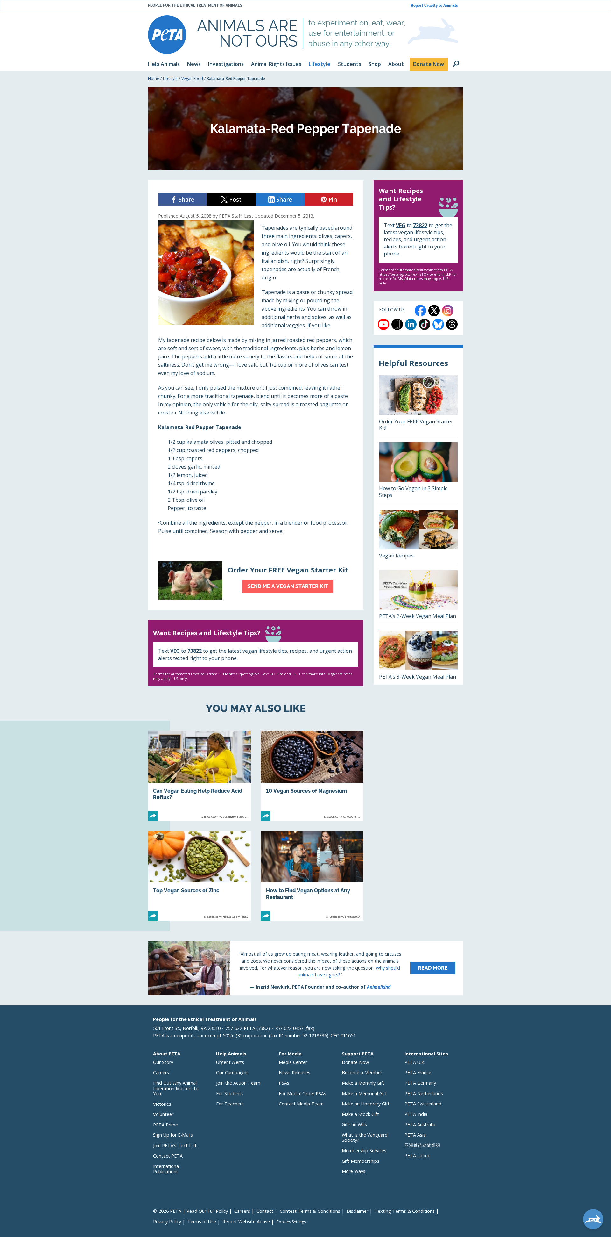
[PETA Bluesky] (438, 324)
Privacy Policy (167, 1222)
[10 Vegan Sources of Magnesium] (312, 776)
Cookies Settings (291, 1222)
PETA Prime (165, 1125)
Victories (162, 1104)
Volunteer (163, 1114)
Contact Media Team (301, 1104)
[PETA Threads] (452, 324)
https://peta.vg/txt (244, 674)
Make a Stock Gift (360, 1114)
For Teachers (230, 1104)
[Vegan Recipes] (418, 537)
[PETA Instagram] (447, 310)
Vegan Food (192, 78)
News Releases (294, 1072)
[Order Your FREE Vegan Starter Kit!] (418, 405)
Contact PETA (168, 1156)
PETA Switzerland (422, 1104)
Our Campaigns (232, 1072)
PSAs (284, 1083)
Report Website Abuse (246, 1222)
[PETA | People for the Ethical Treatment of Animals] (167, 34)
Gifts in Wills (354, 1124)
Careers (161, 1072)
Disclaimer (357, 1211)
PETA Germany (420, 1083)
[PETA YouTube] (383, 324)
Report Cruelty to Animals (434, 6)
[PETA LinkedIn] (411, 324)
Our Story (163, 1062)
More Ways (353, 1171)
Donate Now (355, 1062)
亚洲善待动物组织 (422, 1145)
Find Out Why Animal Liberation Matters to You (176, 1088)
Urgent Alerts (230, 1062)
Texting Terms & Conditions (405, 1211)
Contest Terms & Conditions (310, 1211)
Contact (264, 1211)
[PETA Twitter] (434, 310)
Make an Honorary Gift (366, 1104)
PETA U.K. (414, 1062)
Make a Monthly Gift (363, 1083)
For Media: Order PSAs (302, 1093)
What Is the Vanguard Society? (365, 1137)
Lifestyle (170, 78)
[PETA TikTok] (424, 324)
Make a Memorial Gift (364, 1093)
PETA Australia (419, 1124)
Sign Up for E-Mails (173, 1135)
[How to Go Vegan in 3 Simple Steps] (418, 472)
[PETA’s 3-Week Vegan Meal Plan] (418, 658)
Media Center (293, 1062)
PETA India (415, 1114)
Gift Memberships (360, 1161)
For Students (229, 1093)
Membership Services (364, 1150)
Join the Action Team (238, 1083)
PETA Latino (417, 1156)
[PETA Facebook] (420, 310)
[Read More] (305, 968)
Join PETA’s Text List (175, 1145)
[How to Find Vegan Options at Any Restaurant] (312, 876)
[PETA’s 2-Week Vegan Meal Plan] (418, 597)
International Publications (166, 1169)
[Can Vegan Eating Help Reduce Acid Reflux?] (199, 776)
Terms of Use (201, 1222)
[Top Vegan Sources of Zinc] (199, 876)
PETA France (417, 1072)
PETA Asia (415, 1135)
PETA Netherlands (423, 1093)
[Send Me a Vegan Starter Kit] (255, 580)
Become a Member (362, 1072)
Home (153, 78)
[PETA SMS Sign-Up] (397, 324)
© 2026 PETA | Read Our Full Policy (190, 1211)
